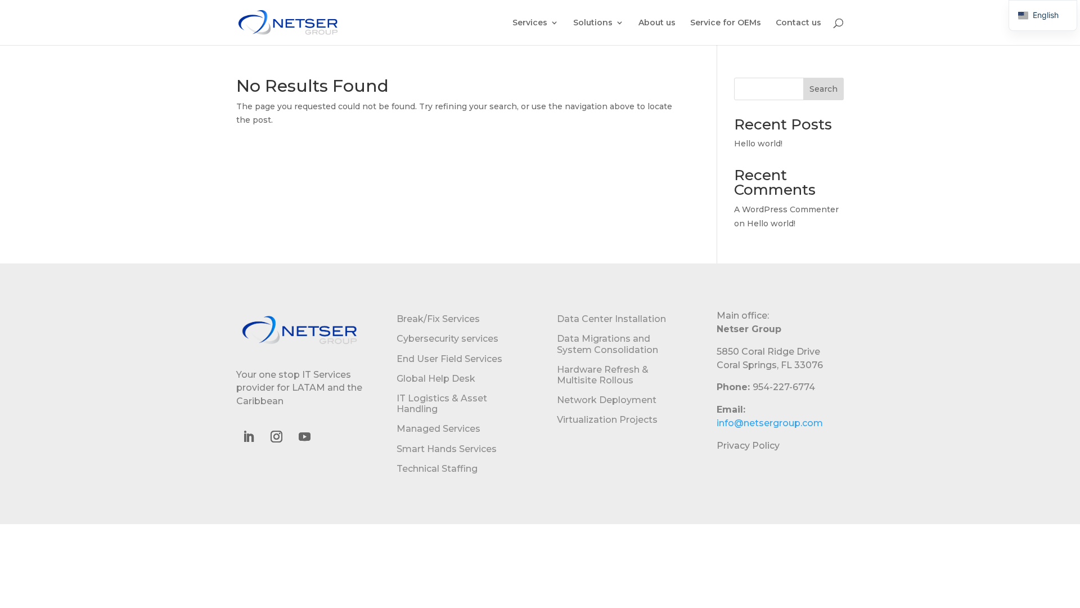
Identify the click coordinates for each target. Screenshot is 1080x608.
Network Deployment (606, 400)
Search (823, 89)
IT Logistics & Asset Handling (442, 403)
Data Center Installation (611, 319)
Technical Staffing (437, 468)
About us (657, 23)
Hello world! (758, 143)
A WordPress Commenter (786, 209)
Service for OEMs (725, 23)
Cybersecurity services (447, 338)
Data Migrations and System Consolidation (607, 344)
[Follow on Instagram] (276, 437)
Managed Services (438, 428)
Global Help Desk (436, 378)
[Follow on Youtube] (304, 437)
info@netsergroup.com (770, 423)
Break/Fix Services (438, 319)
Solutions (593, 23)
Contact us (798, 23)
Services (529, 23)
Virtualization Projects (607, 419)
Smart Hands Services (447, 449)
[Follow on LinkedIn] (248, 437)
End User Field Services (449, 359)
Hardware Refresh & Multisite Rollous (603, 375)
